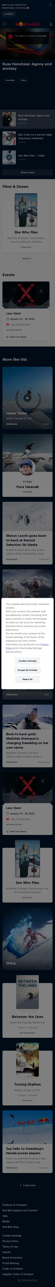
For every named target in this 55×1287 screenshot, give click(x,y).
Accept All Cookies (27, 670)
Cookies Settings (28, 661)
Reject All (27, 679)
